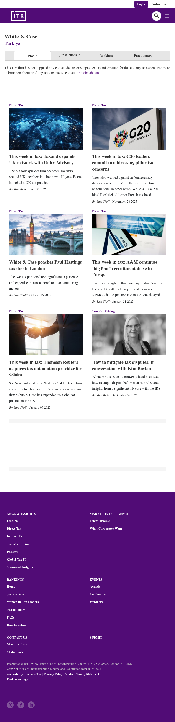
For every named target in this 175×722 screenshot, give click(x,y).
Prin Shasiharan (87, 72)
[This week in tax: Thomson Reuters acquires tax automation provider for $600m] (46, 334)
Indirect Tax (15, 536)
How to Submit (17, 625)
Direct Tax (16, 105)
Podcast (12, 551)
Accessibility (15, 674)
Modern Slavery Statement (82, 674)
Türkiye (12, 43)
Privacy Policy (53, 674)
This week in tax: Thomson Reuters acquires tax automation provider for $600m (45, 368)
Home (11, 586)
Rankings (106, 55)
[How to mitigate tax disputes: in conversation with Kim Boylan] (129, 334)
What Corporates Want (106, 528)
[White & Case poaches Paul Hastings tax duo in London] (46, 234)
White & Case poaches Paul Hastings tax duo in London (45, 265)
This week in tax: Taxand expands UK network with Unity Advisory (42, 159)
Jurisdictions (15, 594)
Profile (32, 55)
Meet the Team (17, 644)
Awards (95, 586)
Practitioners (143, 55)
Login (141, 4)
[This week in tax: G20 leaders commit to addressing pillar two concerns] (129, 128)
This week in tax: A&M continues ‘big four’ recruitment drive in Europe (125, 268)
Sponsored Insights (20, 567)
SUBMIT (96, 637)
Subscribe (159, 4)
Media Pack (15, 652)
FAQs (10, 617)
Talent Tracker (100, 520)
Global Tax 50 (16, 559)
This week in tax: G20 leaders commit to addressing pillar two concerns (123, 162)
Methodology (16, 609)
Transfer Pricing (103, 311)
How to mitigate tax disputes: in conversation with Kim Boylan (123, 365)
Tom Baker (21, 189)
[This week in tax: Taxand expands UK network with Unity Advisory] (46, 128)
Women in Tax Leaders (23, 601)
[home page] (29, 16)
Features (12, 520)
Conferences (98, 594)
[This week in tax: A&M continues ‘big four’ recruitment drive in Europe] (129, 234)
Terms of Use (33, 674)
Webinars (96, 601)
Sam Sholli (104, 201)
